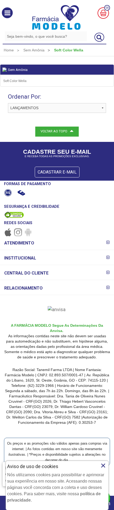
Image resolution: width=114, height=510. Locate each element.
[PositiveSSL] (14, 214)
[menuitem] (9, 50)
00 (107, 7)
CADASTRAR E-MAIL (57, 172)
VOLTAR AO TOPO (54, 131)
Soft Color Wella (15, 81)
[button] (7, 13)
